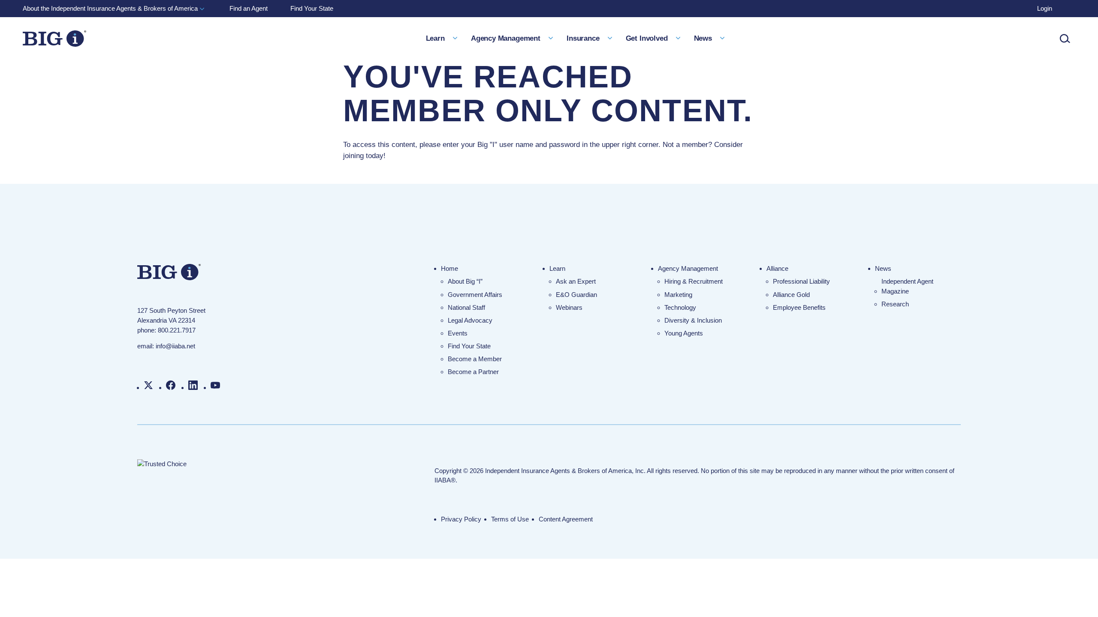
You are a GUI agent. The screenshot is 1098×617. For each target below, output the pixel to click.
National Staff (466, 307)
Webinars (569, 307)
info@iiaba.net (175, 346)
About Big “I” (465, 281)
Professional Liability (801, 281)
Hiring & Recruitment (693, 281)
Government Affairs (475, 294)
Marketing (678, 294)
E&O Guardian (576, 294)
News (883, 268)
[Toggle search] (1065, 38)
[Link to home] (54, 38)
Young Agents (683, 333)
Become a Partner (473, 371)
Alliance (777, 268)
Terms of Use (510, 519)
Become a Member (475, 358)
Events (458, 333)
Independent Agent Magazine (907, 286)
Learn (557, 268)
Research (895, 304)
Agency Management (688, 268)
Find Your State (469, 346)
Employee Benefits (799, 307)
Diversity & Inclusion (693, 320)
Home (449, 268)
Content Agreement (566, 519)
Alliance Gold (791, 294)
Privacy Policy (461, 519)
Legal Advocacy (470, 320)
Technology (680, 307)
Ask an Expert (576, 281)
